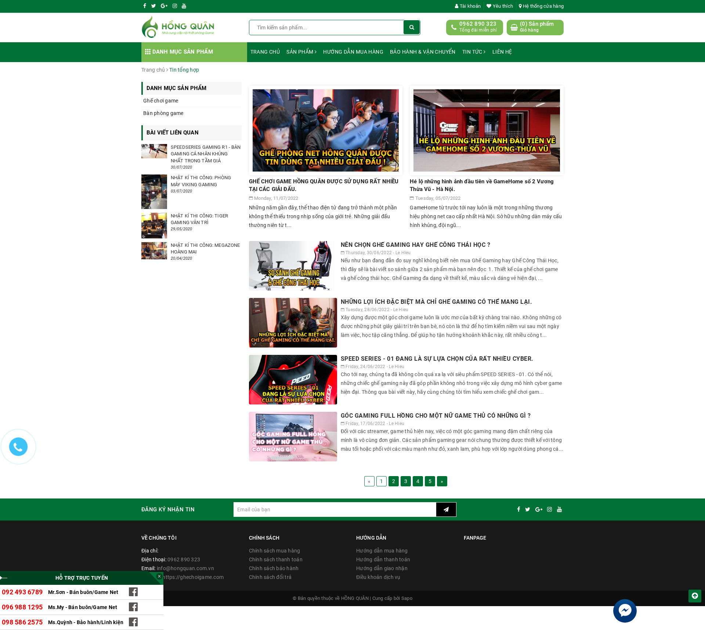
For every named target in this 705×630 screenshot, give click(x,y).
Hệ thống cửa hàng (543, 6)
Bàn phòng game (163, 113)
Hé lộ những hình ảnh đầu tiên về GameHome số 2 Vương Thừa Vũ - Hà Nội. (482, 185)
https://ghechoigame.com (193, 577)
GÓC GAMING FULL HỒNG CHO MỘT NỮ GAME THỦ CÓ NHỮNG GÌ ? (436, 415)
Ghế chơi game (160, 101)
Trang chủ (265, 52)
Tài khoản (470, 6)
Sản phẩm (300, 52)
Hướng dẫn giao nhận (382, 568)
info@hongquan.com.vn (185, 568)
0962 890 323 (477, 24)
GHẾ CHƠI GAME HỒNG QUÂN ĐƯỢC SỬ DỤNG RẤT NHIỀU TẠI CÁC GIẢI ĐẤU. (324, 185)
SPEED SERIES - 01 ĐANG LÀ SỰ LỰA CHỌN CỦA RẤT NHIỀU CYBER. (437, 358)
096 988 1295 (22, 607)
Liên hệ (502, 52)
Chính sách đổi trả (270, 577)
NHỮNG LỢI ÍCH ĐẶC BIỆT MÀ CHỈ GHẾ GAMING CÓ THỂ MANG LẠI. (436, 301)
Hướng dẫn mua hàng (353, 52)
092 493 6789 (22, 592)
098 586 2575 (22, 622)
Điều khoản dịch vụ (378, 577)
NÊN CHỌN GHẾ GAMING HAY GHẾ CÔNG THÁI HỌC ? (416, 244)
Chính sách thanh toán (276, 559)
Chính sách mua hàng (274, 551)
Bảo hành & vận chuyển (423, 52)
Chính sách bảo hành (274, 568)
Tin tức (473, 52)
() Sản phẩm (537, 27)
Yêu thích (502, 6)
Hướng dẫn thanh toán (383, 559)
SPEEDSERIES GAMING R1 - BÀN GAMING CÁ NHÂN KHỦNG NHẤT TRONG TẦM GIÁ (206, 153)
